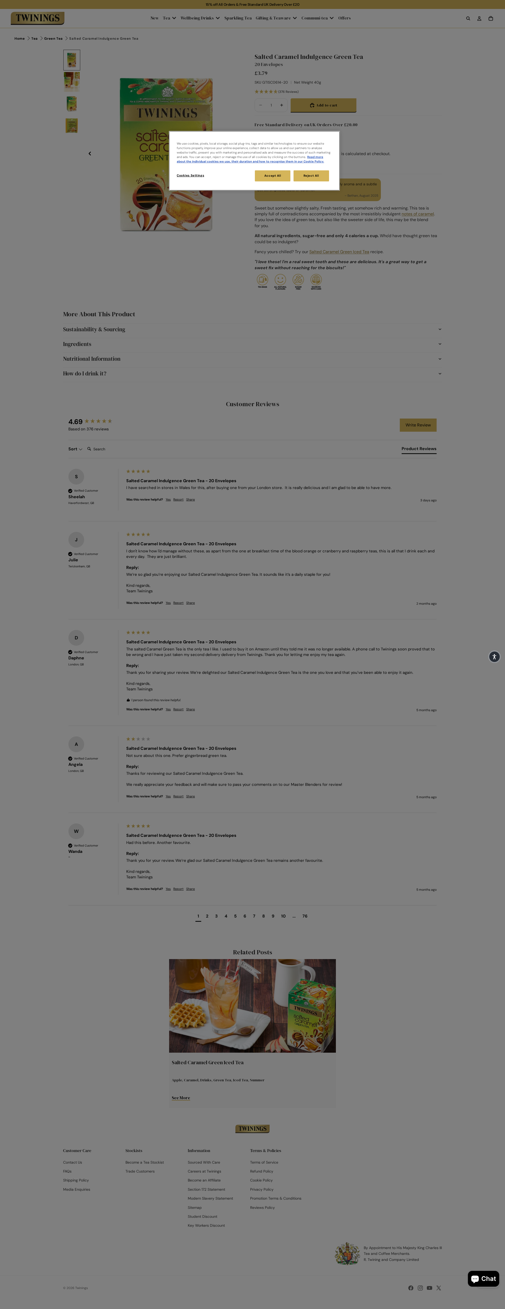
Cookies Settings (190, 175)
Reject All (311, 176)
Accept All (272, 176)
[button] (494, 656)
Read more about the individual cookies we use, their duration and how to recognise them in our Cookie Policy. (250, 159)
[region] (254, 161)
